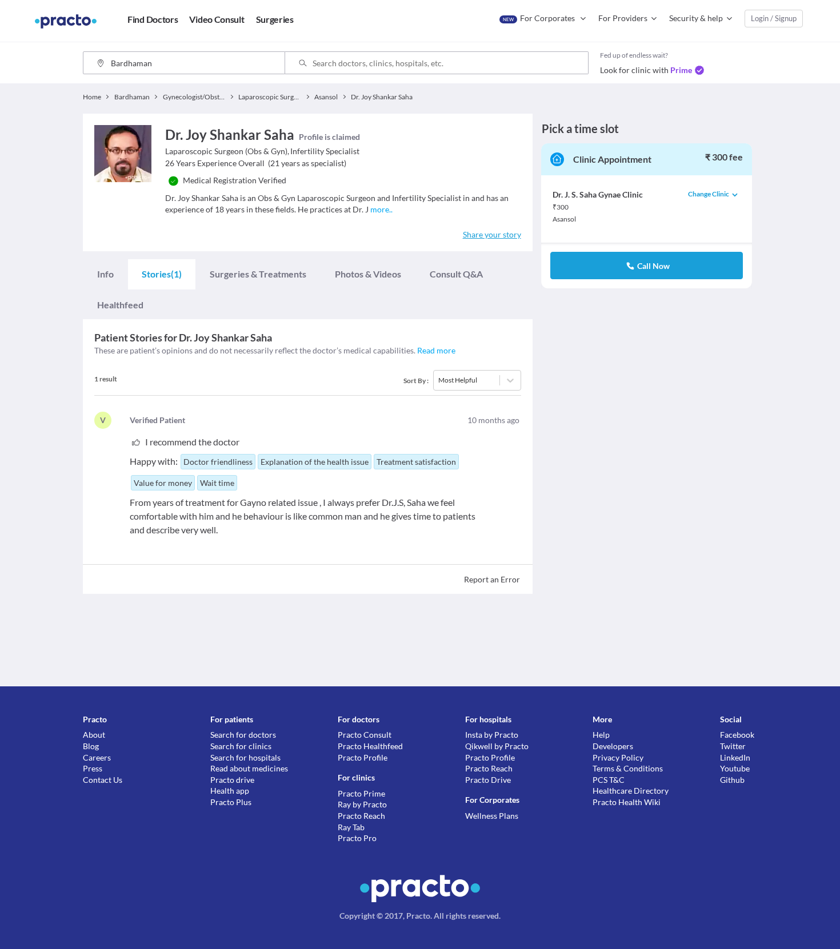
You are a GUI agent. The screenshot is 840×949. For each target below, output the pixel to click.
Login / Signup (774, 18)
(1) (162, 273)
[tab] (105, 274)
